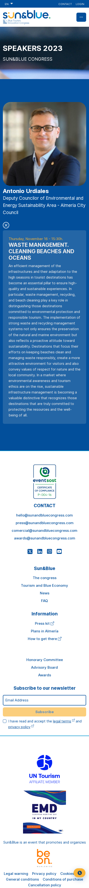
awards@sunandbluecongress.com (44, 538)
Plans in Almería (44, 631)
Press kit (43, 623)
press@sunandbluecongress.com (45, 523)
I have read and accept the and (45, 724)
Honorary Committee (44, 659)
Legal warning (16, 873)
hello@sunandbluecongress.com (44, 515)
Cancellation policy (44, 885)
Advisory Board (44, 667)
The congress (44, 578)
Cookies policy (72, 873)
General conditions (22, 879)
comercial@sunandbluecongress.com (44, 530)
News (44, 593)
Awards (44, 675)
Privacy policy (44, 873)
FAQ (44, 600)
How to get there (43, 638)
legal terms (62, 721)
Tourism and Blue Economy (44, 585)
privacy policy (19, 727)
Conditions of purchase (63, 879)
